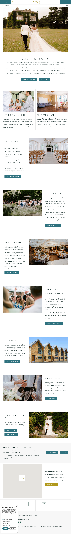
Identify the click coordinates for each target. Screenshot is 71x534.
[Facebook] (18, 522)
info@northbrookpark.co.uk (22, 519)
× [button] (16, 506)
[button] (22, 478)
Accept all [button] (5, 528)
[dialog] (9, 519)
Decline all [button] (13, 528)
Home (3, 5)
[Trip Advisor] (20, 522)
